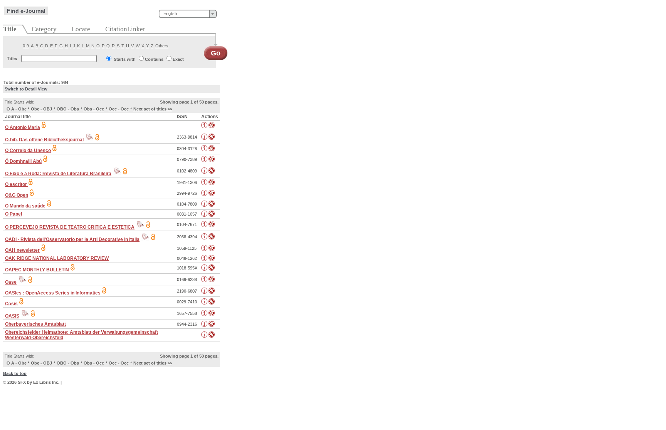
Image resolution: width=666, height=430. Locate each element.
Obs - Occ (94, 109)
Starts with (125, 59)
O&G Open (16, 195)
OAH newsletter (22, 250)
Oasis (11, 303)
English (170, 13)
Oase (11, 282)
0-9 (26, 46)
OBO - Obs (68, 109)
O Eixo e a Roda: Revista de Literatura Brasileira (58, 173)
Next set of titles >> (152, 109)
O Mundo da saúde (25, 206)
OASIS (12, 316)
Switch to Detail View (26, 89)
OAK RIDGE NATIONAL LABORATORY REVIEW (57, 258)
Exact (178, 59)
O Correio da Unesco (28, 150)
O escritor (16, 184)
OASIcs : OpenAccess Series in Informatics (53, 293)
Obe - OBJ (41, 109)
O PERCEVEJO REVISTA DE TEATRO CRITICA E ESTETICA (70, 227)
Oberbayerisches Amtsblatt (35, 324)
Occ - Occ (119, 109)
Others (161, 46)
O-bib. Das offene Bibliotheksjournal (44, 139)
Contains (154, 59)
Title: (12, 58)
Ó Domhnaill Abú (23, 161)
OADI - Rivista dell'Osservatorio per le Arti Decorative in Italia (72, 239)
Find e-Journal (26, 11)
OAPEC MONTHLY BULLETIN (37, 270)
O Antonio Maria (22, 127)
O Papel (13, 214)
